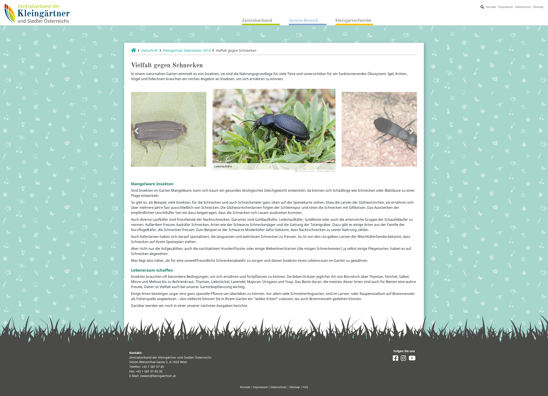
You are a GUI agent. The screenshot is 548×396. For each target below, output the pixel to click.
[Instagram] (403, 359)
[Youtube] (412, 359)
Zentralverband (257, 20)
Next (411, 130)
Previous (136, 130)
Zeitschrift (149, 50)
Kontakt (491, 7)
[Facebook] (395, 359)
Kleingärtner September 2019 (187, 50)
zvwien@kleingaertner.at (158, 376)
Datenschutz (523, 7)
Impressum (505, 7)
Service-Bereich (303, 20)
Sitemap (538, 7)
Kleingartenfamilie (353, 20)
